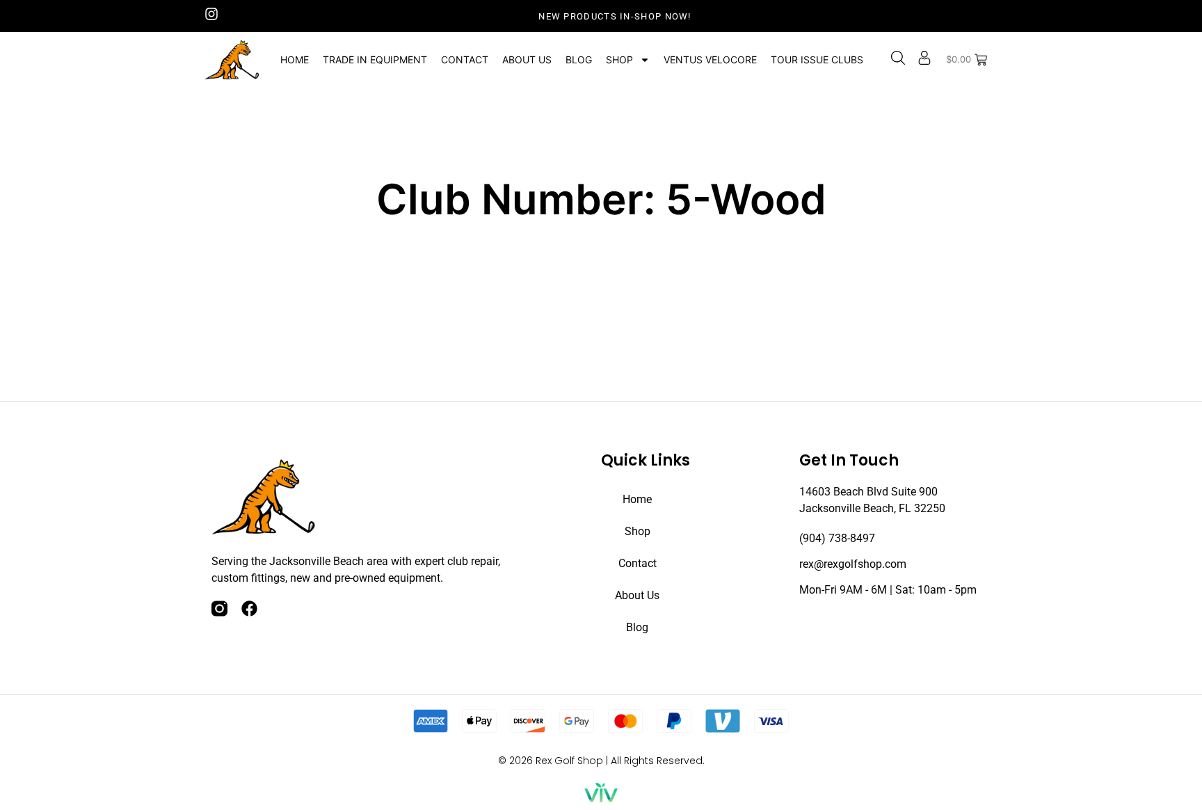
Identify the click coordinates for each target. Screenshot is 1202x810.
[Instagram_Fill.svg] (219, 609)
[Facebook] (249, 609)
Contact (464, 59)
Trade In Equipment (375, 59)
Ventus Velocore (710, 59)
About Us (527, 59)
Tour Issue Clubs (817, 59)
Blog (579, 59)
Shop (619, 59)
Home (294, 59)
